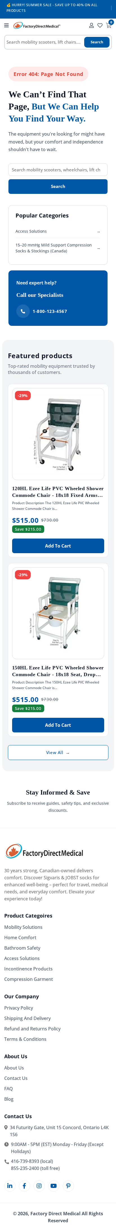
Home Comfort (20, 937)
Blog (9, 1099)
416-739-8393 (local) (32, 1161)
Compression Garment (28, 979)
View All (58, 752)
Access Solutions (58, 231)
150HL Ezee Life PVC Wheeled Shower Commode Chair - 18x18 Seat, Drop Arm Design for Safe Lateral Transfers (58, 674)
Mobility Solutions (23, 927)
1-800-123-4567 (50, 311)
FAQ (8, 1089)
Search (97, 41)
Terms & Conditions (25, 1039)
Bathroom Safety (22, 948)
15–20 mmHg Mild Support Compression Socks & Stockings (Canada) (58, 248)
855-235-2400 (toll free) (35, 1168)
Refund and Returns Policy (32, 1029)
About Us (14, 1068)
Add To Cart (58, 546)
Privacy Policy (18, 1008)
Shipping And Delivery (27, 1018)
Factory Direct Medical (55, 1213)
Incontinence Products (28, 969)
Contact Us (16, 1078)
